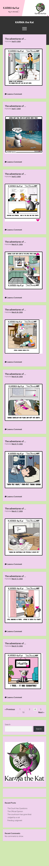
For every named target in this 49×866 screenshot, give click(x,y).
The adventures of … (15, 39)
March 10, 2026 (17, 646)
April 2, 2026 (16, 176)
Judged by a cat (13, 817)
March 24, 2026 (17, 377)
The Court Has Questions (17, 808)
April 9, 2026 (16, 41)
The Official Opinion (15, 811)
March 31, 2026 (17, 244)
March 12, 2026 (17, 579)
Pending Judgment (14, 820)
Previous (10, 709)
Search (7, 725)
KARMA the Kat (24, 22)
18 (23, 712)
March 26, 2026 (17, 312)
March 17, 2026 (17, 511)
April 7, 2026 (16, 109)
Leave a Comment (14, 94)
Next (40, 712)
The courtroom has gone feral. (19, 814)
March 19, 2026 (17, 444)
